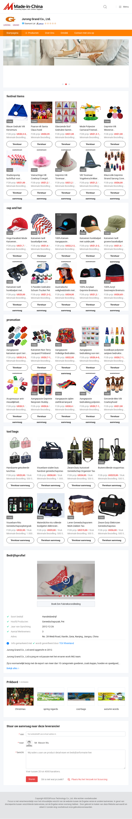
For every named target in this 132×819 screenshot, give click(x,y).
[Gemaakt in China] (23, 6)
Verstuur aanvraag (17, 145)
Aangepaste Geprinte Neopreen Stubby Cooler (41, 402)
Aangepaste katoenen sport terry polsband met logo (16, 353)
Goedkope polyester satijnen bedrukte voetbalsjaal (114, 353)
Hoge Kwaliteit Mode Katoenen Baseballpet (16, 241)
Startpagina (12, 32)
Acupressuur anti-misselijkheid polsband (15, 402)
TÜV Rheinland (66, 643)
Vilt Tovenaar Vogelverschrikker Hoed (88, 178)
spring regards (50, 709)
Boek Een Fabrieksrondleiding (66, 603)
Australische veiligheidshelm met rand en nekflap (65, 290)
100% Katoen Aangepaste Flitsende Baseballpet (65, 241)
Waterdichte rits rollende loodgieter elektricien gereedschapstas (49, 526)
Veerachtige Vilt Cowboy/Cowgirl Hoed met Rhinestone (41, 178)
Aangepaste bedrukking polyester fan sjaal (90, 402)
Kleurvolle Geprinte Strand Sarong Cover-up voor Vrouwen (114, 178)
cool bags (81, 709)
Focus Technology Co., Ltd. (61, 798)
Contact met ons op (84, 32)
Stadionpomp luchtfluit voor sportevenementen (15, 178)
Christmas (20, 709)
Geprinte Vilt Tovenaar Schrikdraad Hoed (64, 178)
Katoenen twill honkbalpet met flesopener (14, 290)
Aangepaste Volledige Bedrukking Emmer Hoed (65, 353)
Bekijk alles (12, 668)
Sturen (31, 779)
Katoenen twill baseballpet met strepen (39, 241)
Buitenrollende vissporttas (111, 467)
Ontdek (64, 32)
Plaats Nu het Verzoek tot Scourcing (87, 779)
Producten (33, 32)
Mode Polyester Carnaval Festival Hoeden (88, 130)
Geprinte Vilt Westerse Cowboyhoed (110, 130)
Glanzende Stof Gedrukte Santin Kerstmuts (63, 130)
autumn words (111, 709)
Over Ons (49, 32)
